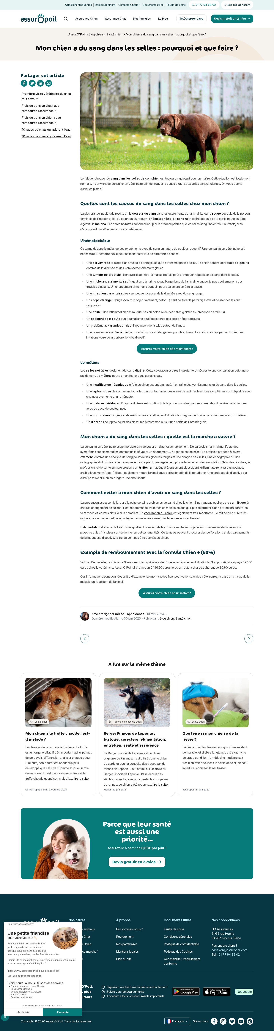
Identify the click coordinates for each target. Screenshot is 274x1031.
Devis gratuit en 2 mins (134, 861)
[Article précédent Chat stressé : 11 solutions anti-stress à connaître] (85, 639)
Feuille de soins (176, 4)
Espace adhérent (238, 4)
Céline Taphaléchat (129, 614)
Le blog (163, 18)
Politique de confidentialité (181, 944)
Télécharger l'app (191, 19)
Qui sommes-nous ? (129, 929)
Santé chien (114, 34)
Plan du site (124, 959)
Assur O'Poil (76, 34)
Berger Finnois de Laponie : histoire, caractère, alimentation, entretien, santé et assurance (135, 739)
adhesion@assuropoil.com (229, 950)
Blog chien (96, 34)
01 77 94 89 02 (229, 954)
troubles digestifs (236, 263)
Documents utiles (153, 4)
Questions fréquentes (78, 4)
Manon (107, 789)
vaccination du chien (158, 513)
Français (178, 1021)
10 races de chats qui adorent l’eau (46, 129)
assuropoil (188, 789)
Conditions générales (178, 936)
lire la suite (81, 778)
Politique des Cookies (178, 951)
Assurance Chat (115, 18)
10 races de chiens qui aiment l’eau (46, 136)
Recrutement (124, 936)
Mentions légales (127, 951)
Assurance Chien (86, 18)
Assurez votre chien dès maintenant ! (167, 349)
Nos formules (142, 18)
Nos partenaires (126, 944)
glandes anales (120, 325)
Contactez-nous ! (128, 4)
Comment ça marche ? (83, 951)
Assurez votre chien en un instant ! (167, 593)
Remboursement (105, 4)
